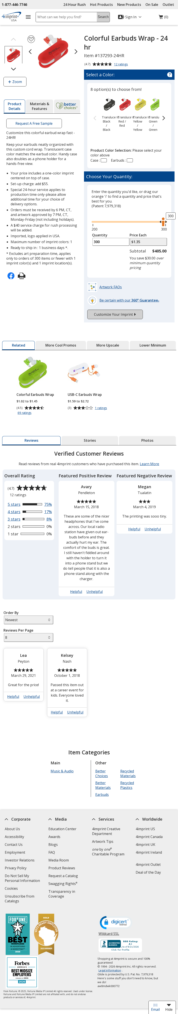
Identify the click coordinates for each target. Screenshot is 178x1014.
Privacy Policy (16, 868)
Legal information (110, 970)
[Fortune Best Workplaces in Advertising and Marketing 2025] (17, 935)
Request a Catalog (63, 875)
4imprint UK (145, 844)
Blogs (53, 844)
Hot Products (101, 4)
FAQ (51, 852)
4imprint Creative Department (106, 831)
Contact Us (14, 844)
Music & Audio (62, 771)
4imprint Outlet (148, 864)
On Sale (151, 4)
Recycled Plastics (127, 785)
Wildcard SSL (109, 935)
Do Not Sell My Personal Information (24, 878)
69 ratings (25, 413)
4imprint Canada (149, 836)
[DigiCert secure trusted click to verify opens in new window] (116, 923)
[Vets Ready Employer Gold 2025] (46, 935)
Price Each (138, 235)
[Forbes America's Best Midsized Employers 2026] (21, 973)
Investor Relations (20, 861)
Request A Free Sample (34, 123)
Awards (54, 836)
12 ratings (121, 64)
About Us (12, 828)
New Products (129, 4)
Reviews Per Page (18, 630)
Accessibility (14, 836)
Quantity (99, 235)
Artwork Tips (102, 841)
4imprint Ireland (149, 852)
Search (103, 17)
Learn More (149, 463)
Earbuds (102, 794)
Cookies (12, 889)
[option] (106, 114)
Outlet (169, 4)
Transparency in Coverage (62, 894)
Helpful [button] (76, 591)
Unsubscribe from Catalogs (19, 899)
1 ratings (101, 408)
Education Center (62, 828)
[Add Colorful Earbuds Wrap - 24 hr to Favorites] (31, 39)
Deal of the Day (148, 872)
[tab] (14, 106)
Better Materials (103, 785)
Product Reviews (61, 868)
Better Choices (101, 773)
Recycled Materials (128, 773)
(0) (163, 18)
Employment (15, 852)
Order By (11, 612)
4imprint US (145, 828)
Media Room (58, 860)
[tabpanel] (89, 585)
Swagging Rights (62, 883)
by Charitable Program (108, 851)
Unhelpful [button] (95, 591)
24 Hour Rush (74, 4)
